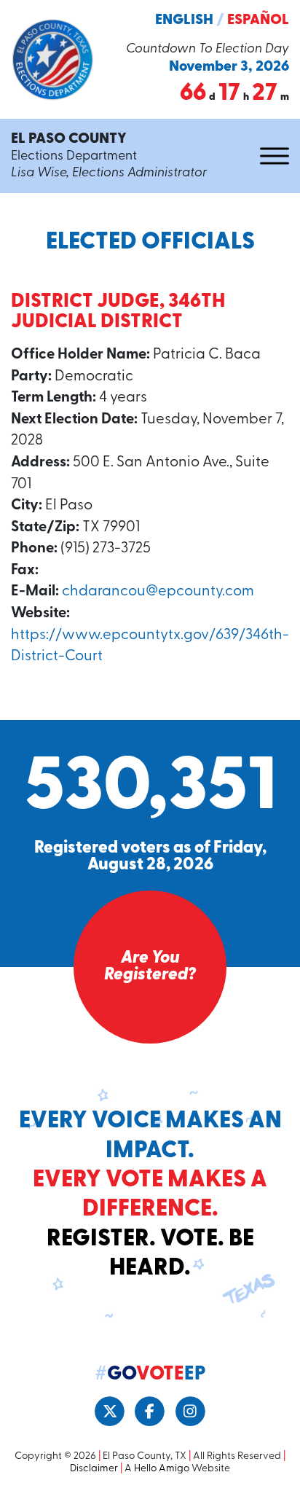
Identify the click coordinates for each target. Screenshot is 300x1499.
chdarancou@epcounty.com (158, 591)
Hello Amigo (161, 1468)
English (184, 20)
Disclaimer (94, 1468)
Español (258, 20)
